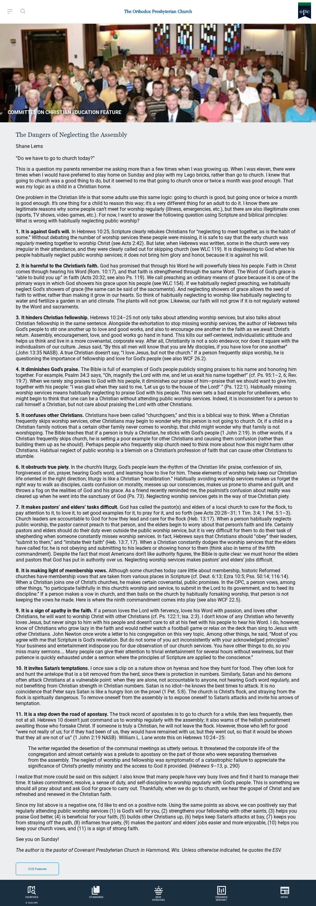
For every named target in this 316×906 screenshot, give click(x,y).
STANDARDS (96, 897)
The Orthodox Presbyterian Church (158, 11)
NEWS (284, 897)
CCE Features (37, 869)
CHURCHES (31, 897)
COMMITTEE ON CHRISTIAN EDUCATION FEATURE (64, 112)
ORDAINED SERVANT (221, 898)
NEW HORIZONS (158, 898)
